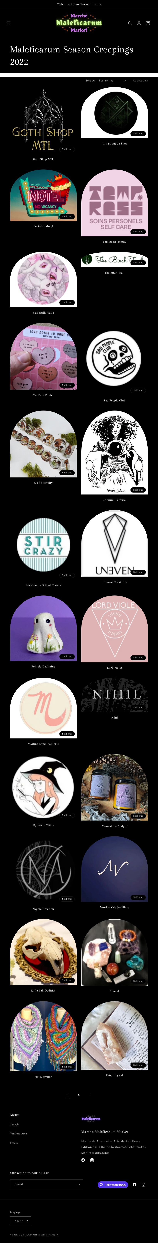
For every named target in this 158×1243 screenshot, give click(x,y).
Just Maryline (43, 1077)
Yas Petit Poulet (43, 395)
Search (14, 1124)
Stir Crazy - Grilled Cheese (43, 585)
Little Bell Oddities (43, 990)
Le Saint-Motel (43, 226)
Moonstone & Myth (114, 826)
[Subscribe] (78, 1184)
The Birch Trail (114, 273)
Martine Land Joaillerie (43, 744)
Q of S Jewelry (43, 482)
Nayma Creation (43, 909)
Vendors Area (18, 1133)
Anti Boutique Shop (115, 143)
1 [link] (68, 1095)
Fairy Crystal (114, 1075)
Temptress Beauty (114, 241)
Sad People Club (114, 400)
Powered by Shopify (48, 1235)
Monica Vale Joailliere (114, 907)
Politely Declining (43, 666)
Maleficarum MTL (28, 1235)
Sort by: (90, 80)
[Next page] (90, 1094)
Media (14, 1142)
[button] (8, 23)
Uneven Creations (115, 582)
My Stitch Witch (43, 825)
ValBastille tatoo (43, 312)
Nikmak (115, 991)
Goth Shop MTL (43, 159)
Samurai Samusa (114, 500)
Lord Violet (114, 667)
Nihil (114, 717)
